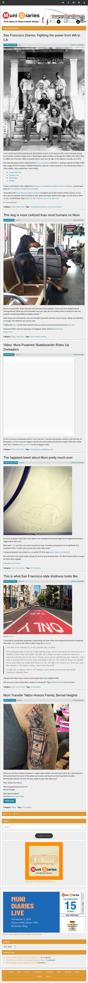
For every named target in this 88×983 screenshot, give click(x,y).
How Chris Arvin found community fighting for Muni (25, 960)
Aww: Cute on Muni (18, 568)
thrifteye (14, 325)
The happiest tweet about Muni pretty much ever (38, 457)
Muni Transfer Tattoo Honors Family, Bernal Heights (40, 695)
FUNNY (11, 972)
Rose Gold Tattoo (17, 796)
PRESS (39, 976)
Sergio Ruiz (11, 636)
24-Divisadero (35, 207)
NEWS (77, 972)
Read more (9, 801)
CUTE (27, 972)
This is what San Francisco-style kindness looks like (40, 576)
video (51, 449)
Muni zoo (70, 325)
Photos (13, 807)
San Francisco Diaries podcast (28, 193)
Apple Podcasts (15, 172)
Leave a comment (77, 45)
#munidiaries (58, 329)
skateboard (45, 449)
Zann (13, 643)
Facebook (47, 643)
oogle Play (15, 175)
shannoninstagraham (15, 563)
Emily (13, 545)
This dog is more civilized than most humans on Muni (41, 215)
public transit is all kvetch (59, 552)
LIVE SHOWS (37, 972)
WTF (19, 972)
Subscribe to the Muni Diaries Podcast (39, 881)
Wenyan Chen (25, 445)
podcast (43, 207)
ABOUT (48, 976)
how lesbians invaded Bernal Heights (24, 189)
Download (13, 178)
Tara (19, 45)
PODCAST (49, 972)
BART (59, 972)
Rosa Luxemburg (42, 163)
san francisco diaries (54, 207)
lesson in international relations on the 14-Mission (54, 186)
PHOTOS (68, 972)
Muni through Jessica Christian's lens (20, 963)
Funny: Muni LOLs (17, 207)
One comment (79, 220)
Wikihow (10, 332)
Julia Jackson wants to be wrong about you (22, 957)
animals (43, 337)
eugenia (18, 220)
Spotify (11, 181)
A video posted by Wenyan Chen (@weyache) (28, 434)
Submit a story (44, 836)
